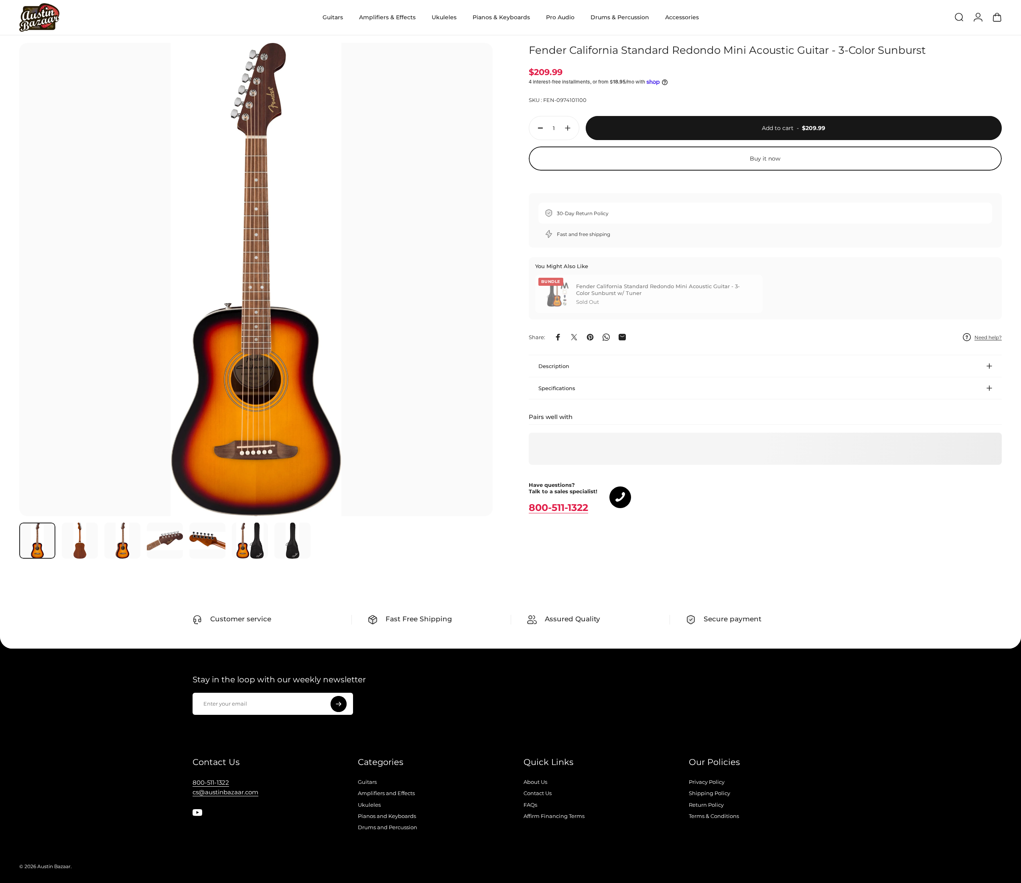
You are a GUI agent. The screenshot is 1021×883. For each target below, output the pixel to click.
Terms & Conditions (714, 816)
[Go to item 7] (292, 541)
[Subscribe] (339, 704)
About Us (535, 782)
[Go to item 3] (122, 541)
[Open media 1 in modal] (256, 280)
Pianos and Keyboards (387, 816)
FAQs (530, 805)
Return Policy (706, 805)
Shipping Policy (709, 793)
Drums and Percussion (387, 827)
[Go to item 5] (207, 541)
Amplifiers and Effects (386, 793)
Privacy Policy (707, 782)
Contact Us (538, 793)
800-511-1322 (558, 507)
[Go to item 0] (37, 541)
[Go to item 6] (250, 541)
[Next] (472, 298)
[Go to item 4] (165, 541)
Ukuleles (369, 805)
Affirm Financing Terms (554, 816)
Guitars (367, 782)
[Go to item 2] (80, 541)
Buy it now (765, 158)
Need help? (988, 337)
